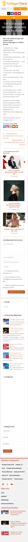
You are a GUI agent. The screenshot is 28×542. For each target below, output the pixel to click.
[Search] (20, 8)
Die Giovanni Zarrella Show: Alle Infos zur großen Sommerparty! (18, 512)
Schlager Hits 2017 (7, 479)
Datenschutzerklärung (7, 503)
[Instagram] (15, 13)
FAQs (2, 493)
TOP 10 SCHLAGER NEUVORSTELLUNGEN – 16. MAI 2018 (14, 172)
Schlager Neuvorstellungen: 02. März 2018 (14, 230)
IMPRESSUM (4, 500)
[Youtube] (19, 13)
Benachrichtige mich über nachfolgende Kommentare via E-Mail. (12, 279)
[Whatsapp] (10, 126)
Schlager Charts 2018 (8, 464)
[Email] (16, 126)
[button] (14, 17)
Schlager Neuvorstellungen (14, 468)
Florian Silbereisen (7, 472)
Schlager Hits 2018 (19, 472)
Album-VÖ (5, 475)
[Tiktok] (8, 13)
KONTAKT (4, 496)
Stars (3, 468)
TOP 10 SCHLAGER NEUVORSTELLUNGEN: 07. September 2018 (14, 205)
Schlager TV (19, 464)
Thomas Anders (18, 479)
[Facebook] (12, 13)
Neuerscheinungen (14, 475)
